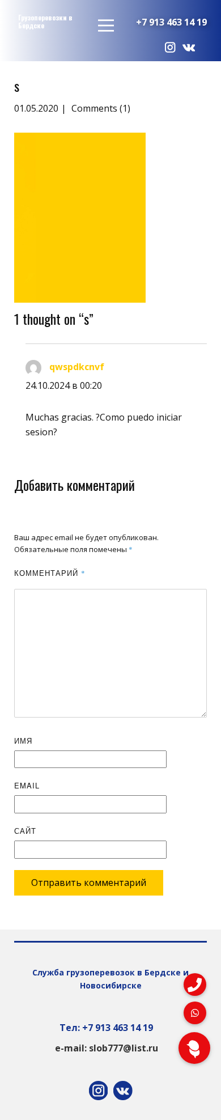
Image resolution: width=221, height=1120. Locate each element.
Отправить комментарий (88, 882)
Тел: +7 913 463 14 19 (106, 1027)
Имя (23, 740)
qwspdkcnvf (76, 366)
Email (27, 785)
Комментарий (50, 572)
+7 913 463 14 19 (171, 22)
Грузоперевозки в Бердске (45, 21)
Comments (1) (99, 108)
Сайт (25, 830)
